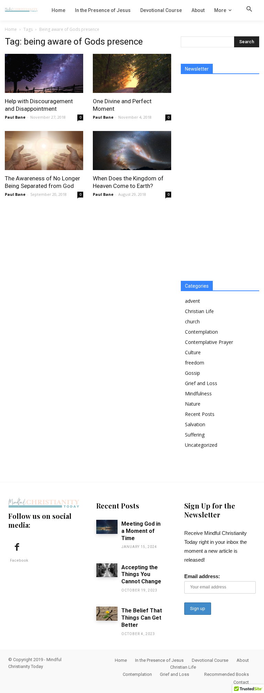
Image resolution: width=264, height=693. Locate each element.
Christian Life (199, 311)
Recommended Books (226, 674)
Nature (192, 404)
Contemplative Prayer (209, 342)
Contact (241, 682)
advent (192, 301)
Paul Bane (15, 117)
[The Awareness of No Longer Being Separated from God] (44, 150)
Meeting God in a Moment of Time (141, 531)
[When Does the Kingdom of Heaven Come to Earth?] (132, 150)
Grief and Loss (201, 383)
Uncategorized (201, 445)
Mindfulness (198, 393)
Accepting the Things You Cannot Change (141, 574)
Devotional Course (210, 660)
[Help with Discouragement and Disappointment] (44, 73)
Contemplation (201, 331)
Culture (193, 352)
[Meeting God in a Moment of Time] (107, 527)
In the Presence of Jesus (159, 660)
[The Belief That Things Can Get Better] (107, 614)
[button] (249, 10)
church (192, 321)
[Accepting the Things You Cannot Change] (107, 570)
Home (11, 29)
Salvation (195, 424)
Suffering (195, 434)
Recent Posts (199, 414)
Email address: (202, 576)
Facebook (19, 560)
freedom (194, 362)
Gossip (192, 373)
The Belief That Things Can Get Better (141, 617)
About (242, 660)
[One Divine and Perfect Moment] (132, 73)
